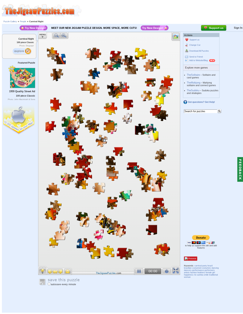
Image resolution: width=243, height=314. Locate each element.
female (209, 272)
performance (198, 270)
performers (209, 270)
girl (213, 272)
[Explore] (22, 51)
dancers (188, 270)
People (23, 21)
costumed (196, 268)
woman (187, 277)
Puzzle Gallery (10, 21)
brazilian (188, 268)
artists (187, 272)
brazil (209, 265)
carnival (198, 265)
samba (200, 275)
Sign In (238, 27)
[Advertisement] (162, 10)
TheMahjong (193, 82)
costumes (206, 268)
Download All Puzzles (199, 51)
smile (206, 275)
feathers (201, 272)
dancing (215, 268)
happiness (188, 275)
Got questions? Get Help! (201, 102)
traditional (213, 275)
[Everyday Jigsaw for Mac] (19, 119)
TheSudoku (193, 90)
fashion (193, 272)
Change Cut (194, 45)
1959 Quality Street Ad (22, 91)
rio (195, 275)
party (204, 265)
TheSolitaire (193, 74)
